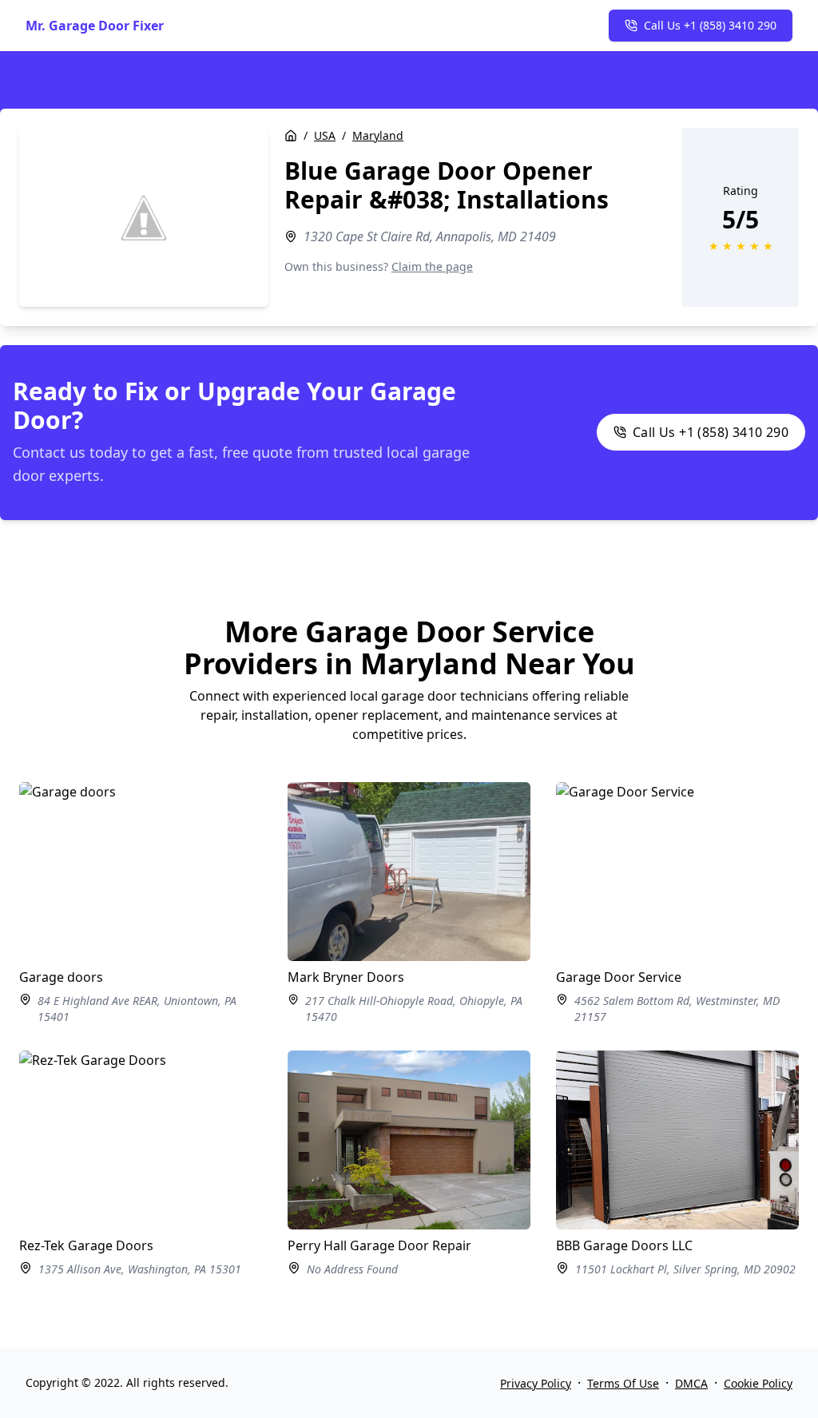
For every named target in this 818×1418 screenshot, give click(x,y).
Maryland (377, 135)
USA (325, 135)
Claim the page (432, 266)
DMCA (691, 1383)
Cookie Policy (758, 1383)
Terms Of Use (623, 1383)
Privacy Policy (535, 1383)
